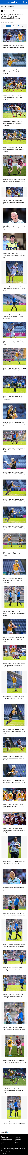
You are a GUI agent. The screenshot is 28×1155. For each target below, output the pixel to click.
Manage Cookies (4, 1153)
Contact (17, 1144)
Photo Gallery (18, 1139)
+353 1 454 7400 (8, 1144)
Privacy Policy (13, 1151)
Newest (8, 26)
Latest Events (18, 1137)
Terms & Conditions (5, 1151)
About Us (17, 1142)
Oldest (13, 26)
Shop (16, 1140)
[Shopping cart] (26, 2)
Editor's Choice (23, 25)
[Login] (24, 2)
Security (20, 1151)
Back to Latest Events (11, 11)
